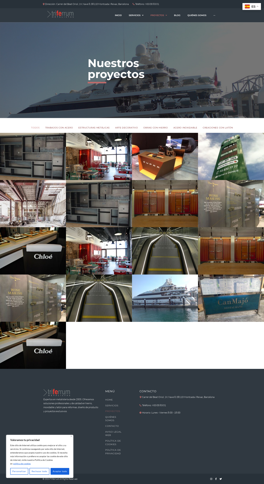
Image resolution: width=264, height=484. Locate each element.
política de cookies (22, 463)
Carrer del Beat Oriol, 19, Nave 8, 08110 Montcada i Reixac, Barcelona (178, 396)
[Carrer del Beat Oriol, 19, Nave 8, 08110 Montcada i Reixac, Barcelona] (140, 397)
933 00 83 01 (152, 3)
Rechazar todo (39, 471)
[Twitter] (220, 479)
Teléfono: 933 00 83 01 (154, 405)
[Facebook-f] (216, 479)
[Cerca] (71, 436)
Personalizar (19, 471)
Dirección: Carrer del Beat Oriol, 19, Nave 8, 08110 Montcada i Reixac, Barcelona (87, 3)
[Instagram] (211, 479)
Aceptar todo (60, 471)
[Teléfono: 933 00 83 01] (140, 405)
